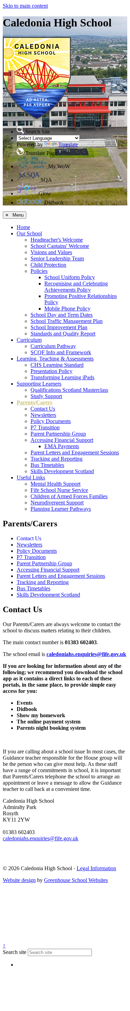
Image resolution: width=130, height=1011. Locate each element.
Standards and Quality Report (63, 334)
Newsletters (43, 415)
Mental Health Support (55, 484)
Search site (14, 952)
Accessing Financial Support (62, 440)
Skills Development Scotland (62, 471)
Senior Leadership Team (57, 258)
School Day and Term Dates (62, 315)
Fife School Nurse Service (59, 490)
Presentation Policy (51, 371)
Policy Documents (51, 421)
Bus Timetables (47, 465)
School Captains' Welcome (60, 246)
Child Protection (48, 265)
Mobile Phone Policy (67, 309)
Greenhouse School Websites (76, 880)
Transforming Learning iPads (62, 377)
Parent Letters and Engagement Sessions (75, 452)
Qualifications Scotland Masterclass (69, 390)
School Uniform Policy (69, 277)
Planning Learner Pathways (61, 509)
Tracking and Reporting (57, 459)
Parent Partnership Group (58, 434)
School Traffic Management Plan (67, 321)
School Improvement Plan (59, 327)
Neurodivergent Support (57, 503)
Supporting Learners (39, 384)
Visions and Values (51, 252)
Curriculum (29, 340)
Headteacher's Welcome (57, 240)
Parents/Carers (34, 402)
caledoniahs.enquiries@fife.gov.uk (86, 654)
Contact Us (43, 409)
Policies (39, 271)
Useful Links (31, 477)
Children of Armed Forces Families (69, 496)
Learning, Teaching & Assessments (55, 359)
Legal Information (96, 868)
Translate (68, 144)
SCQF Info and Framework (61, 352)
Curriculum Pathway (53, 346)
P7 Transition (45, 427)
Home (23, 227)
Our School (29, 233)
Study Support (46, 396)
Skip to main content (25, 6)
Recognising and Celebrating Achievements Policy (76, 287)
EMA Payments (61, 446)
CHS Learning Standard (57, 365)
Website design (19, 880)
